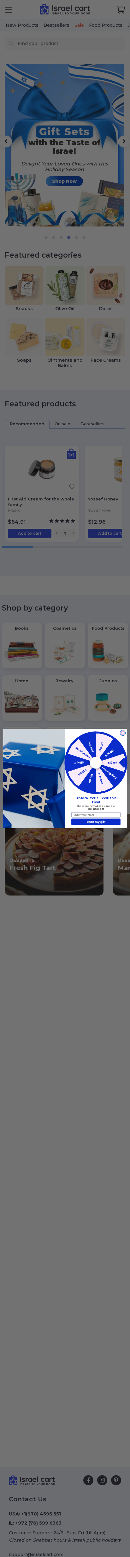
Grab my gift (96, 822)
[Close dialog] (123, 733)
